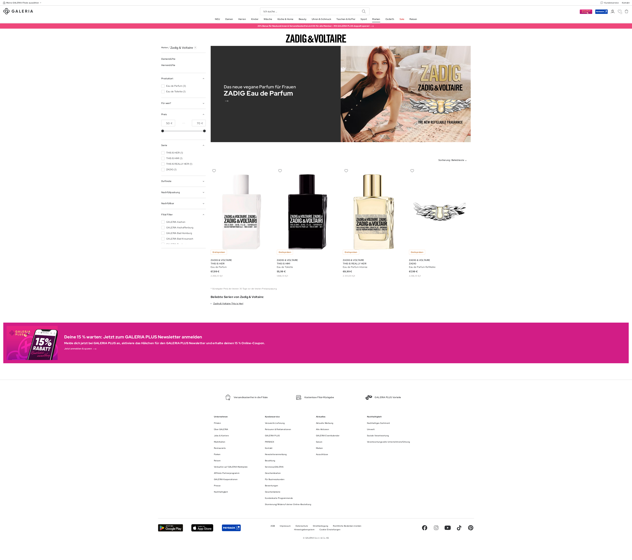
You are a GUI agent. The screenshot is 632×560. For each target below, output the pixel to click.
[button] (22, 2)
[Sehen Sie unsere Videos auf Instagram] (436, 527)
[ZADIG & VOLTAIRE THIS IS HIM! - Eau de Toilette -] (308, 211)
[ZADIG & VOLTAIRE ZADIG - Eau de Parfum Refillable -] (440, 211)
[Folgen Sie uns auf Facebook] (424, 527)
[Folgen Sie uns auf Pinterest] (470, 527)
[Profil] (612, 11)
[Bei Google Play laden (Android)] (170, 528)
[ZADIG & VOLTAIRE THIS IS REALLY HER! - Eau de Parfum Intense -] (374, 211)
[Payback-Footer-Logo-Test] (231, 528)
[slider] (162, 131)
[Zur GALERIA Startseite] (18, 12)
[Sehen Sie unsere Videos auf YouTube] (447, 527)
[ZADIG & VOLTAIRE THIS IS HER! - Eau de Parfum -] (242, 211)
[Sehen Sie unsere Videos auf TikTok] (459, 527)
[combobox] (453, 160)
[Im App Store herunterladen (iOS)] (202, 528)
